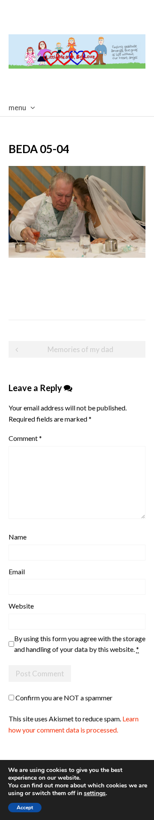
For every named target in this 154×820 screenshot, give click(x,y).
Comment (25, 438)
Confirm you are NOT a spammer (63, 697)
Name (18, 537)
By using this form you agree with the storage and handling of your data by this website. (79, 644)
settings (95, 793)
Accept (25, 807)
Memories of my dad (80, 349)
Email (17, 571)
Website (21, 606)
